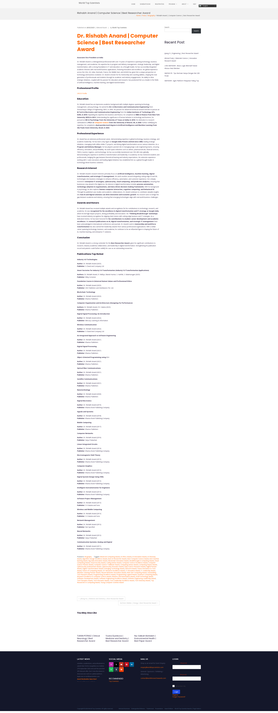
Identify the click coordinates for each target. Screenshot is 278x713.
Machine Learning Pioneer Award (88, 573)
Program (172, 4)
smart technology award (144, 576)
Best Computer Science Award (138, 559)
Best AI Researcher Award (117, 559)
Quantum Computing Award (147, 574)
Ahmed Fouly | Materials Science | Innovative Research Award (181, 59)
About (184, 4)
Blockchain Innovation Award (118, 561)
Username (179, 663)
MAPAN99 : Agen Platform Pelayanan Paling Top (182, 81)
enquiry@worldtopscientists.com (152, 667)
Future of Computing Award (92, 571)
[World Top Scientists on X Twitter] (116, 664)
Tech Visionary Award (142, 580)
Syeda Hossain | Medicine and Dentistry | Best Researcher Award (146, 638)
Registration (159, 4)
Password (179, 674)
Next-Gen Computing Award (137, 573)
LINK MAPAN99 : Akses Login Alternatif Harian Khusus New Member (181, 67)
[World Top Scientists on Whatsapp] (111, 669)
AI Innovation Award (139, 557)
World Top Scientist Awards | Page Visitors (188, 709)
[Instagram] (111, 664)
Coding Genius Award (113, 563)
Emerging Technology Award (114, 568)
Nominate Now (145, 4)
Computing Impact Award (148, 565)
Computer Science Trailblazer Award (106, 565)
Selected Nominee (124, 709)
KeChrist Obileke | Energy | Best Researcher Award (138, 603)
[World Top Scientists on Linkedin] (131, 664)
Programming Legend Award (126, 574)
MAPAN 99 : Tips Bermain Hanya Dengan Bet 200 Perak (182, 74)
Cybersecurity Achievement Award (89, 567)
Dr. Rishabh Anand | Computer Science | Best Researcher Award (117, 42)
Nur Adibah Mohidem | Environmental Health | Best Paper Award (88, 638)
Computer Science (101, 122)
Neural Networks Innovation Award (113, 573)
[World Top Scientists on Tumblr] (116, 669)
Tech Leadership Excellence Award (122, 580)
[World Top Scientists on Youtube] (121, 664)
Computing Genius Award (129, 565)
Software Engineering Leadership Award (142, 578)
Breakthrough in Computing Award (141, 561)
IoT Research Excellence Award (114, 571)
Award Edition (169, 709)
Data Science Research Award (134, 567)
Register (175, 695)
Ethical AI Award (131, 568)
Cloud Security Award (98, 563)
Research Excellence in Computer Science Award (94, 576)
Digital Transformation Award (92, 568)
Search (167, 27)
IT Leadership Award (148, 571)
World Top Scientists (89, 2)
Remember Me (180, 686)
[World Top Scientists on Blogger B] (121, 669)
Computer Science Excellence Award (135, 563)
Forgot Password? (178, 697)
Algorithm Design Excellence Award (94, 559)
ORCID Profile (82, 93)
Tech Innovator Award (101, 580)
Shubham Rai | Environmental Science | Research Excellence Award (117, 639)
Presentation (159, 709)
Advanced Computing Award (110, 557)
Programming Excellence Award (104, 574)
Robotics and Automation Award (123, 576)
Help (194, 4)
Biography (151, 15)
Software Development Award (87, 578)
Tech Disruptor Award (85, 580)
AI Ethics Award (126, 557)
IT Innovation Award (133, 571)
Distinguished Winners (138, 709)
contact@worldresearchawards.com (153, 678)
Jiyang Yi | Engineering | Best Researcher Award (181, 53)
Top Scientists (114, 681)
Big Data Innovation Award (97, 561)
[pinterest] (126, 664)
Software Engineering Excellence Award (113, 578)
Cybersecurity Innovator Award (112, 567)
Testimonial (150, 709)
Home (133, 4)
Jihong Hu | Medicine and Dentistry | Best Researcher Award (101, 599)
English (205, 6)
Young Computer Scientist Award (112, 582)
